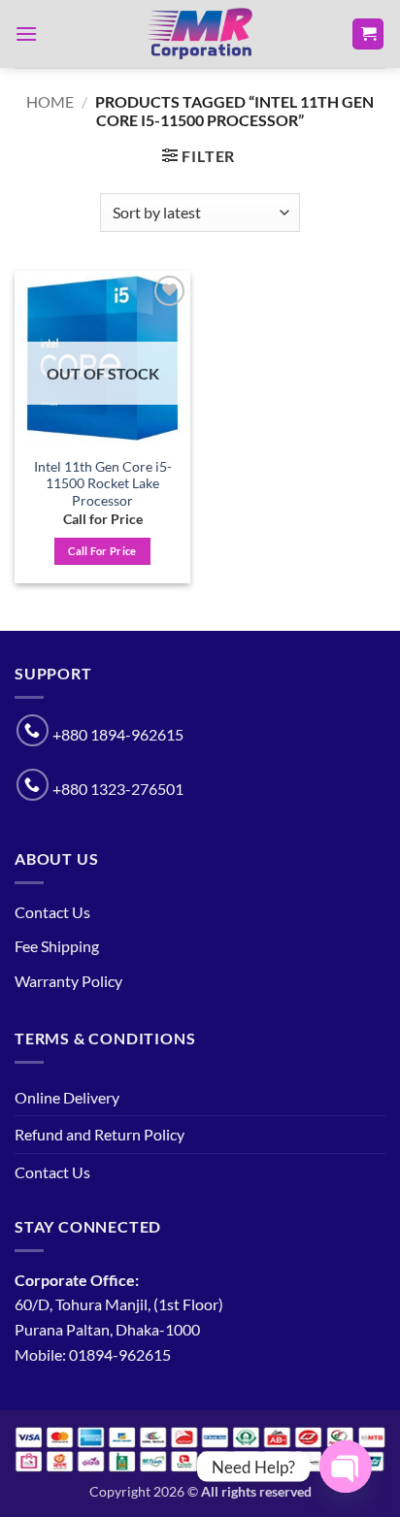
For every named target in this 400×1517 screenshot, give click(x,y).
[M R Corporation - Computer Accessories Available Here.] (200, 34)
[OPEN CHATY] (345, 1466)
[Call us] (33, 730)
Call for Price (102, 550)
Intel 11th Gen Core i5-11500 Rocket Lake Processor (103, 484)
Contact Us (52, 912)
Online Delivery (67, 1097)
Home (50, 101)
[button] (26, 33)
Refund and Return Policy (99, 1134)
